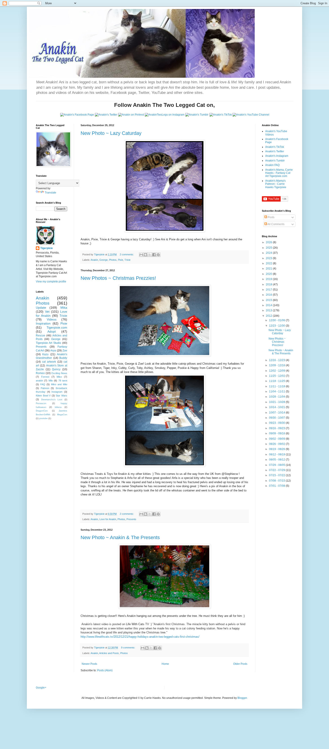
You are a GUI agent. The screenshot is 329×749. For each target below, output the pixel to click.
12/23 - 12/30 (277, 325)
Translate (50, 192)
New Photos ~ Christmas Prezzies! (118, 278)
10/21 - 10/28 (277, 402)
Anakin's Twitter (274, 151)
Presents (131, 519)
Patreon (45, 388)
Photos (113, 259)
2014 (269, 305)
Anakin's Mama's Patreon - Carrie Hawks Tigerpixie (275, 184)
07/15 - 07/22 (277, 475)
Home (165, 663)
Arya (53, 350)
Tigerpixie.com (57, 327)
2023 (269, 258)
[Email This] (141, 254)
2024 (269, 252)
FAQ (42, 384)
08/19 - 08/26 (277, 449)
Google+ (41, 687)
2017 (269, 289)
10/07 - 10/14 (277, 412)
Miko (59, 376)
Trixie (127, 259)
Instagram (56, 391)
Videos (51, 319)
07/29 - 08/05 (277, 465)
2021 (269, 268)
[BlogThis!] (145, 254)
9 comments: (128, 647)
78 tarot (62, 380)
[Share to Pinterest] (158, 254)
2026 (269, 242)
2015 (269, 300)
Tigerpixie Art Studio (48, 342)
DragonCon (42, 410)
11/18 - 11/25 (277, 381)
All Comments (275, 224)
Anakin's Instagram (276, 155)
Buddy (63, 357)
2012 (269, 315)
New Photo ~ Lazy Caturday (111, 133)
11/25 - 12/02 (277, 375)
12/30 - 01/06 (277, 320)
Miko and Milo (59, 384)
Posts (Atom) (105, 670)
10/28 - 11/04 (277, 396)
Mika (63, 307)
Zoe (64, 350)
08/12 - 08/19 (277, 454)
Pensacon (41, 403)
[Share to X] (149, 254)
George (103, 259)
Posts (270, 217)
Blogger (242, 697)
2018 (269, 284)
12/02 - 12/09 (277, 370)
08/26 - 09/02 (277, 444)
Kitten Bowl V (43, 395)
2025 (269, 247)
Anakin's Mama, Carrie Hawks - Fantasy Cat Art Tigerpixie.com (279, 173)
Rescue (40, 335)
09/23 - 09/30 (277, 422)
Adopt (51, 331)
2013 (269, 310)
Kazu (45, 354)
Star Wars (61, 395)
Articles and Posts (109, 653)
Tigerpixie (46, 248)
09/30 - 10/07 (277, 417)
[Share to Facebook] (154, 254)
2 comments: (127, 254)
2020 (269, 273)
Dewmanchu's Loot (51, 399)
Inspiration (43, 323)
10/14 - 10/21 (277, 407)
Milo (51, 380)
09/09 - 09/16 (277, 433)
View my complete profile (51, 281)
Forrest (45, 376)
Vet (47, 311)
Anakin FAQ (272, 165)
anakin (39, 380)
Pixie (120, 259)
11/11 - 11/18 (277, 386)
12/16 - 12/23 (277, 360)
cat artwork (49, 361)
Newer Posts (89, 663)
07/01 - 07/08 (277, 485)
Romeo (40, 373)
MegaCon (62, 414)
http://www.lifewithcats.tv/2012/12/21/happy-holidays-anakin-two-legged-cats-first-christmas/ (140, 636)
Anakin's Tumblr (275, 160)
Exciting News (59, 373)
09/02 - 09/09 (277, 438)
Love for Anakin (107, 519)
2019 (269, 279)
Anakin (94, 259)
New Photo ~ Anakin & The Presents (120, 537)
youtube (43, 418)
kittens (58, 407)
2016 (269, 294)
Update (41, 307)
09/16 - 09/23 (277, 428)
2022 (269, 263)
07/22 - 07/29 (277, 470)
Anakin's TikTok (274, 147)
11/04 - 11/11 (277, 391)
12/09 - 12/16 (277, 365)
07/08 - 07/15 (277, 480)
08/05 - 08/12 (277, 459)
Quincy (56, 369)
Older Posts (240, 663)
